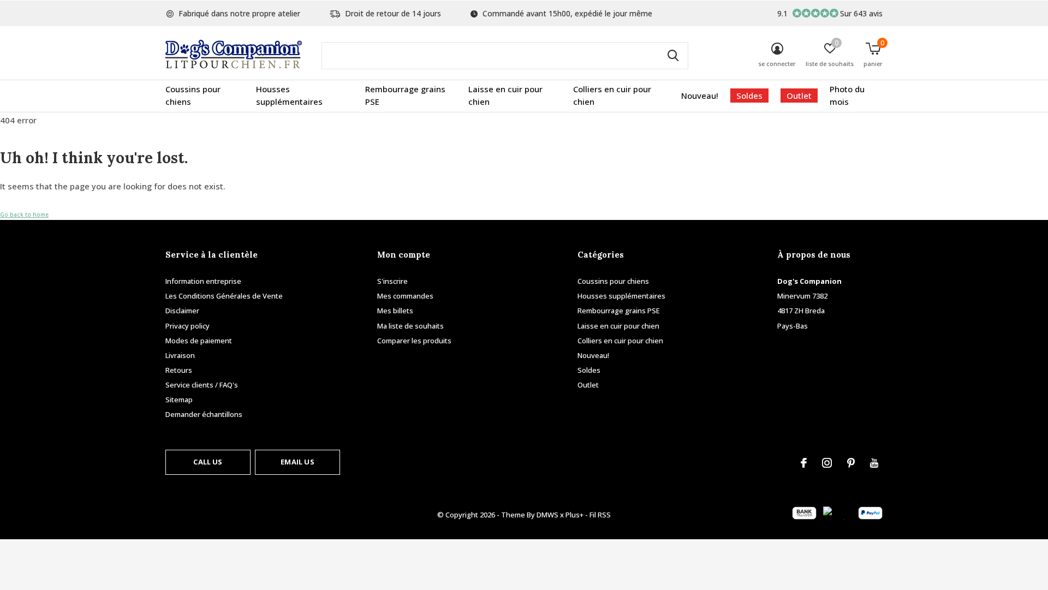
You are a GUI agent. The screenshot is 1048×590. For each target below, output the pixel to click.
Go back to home (24, 214)
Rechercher (673, 55)
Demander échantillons (203, 414)
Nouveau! (699, 95)
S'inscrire (392, 281)
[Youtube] (874, 463)
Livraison (180, 355)
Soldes (749, 95)
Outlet (799, 95)
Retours (178, 370)
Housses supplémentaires (289, 95)
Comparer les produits (414, 340)
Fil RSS (600, 515)
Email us (297, 462)
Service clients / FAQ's (201, 385)
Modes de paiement (198, 340)
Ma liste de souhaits (410, 326)
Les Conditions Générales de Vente (224, 296)
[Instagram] (827, 463)
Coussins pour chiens (193, 95)
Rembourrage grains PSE (405, 95)
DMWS (547, 515)
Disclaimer (182, 310)
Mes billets (395, 310)
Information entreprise (203, 281)
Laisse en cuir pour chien (505, 95)
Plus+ (574, 515)
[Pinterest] (851, 463)
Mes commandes (405, 296)
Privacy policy (187, 326)
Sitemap (179, 399)
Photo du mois (847, 95)
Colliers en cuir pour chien (612, 95)
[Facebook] (804, 463)
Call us (207, 462)
